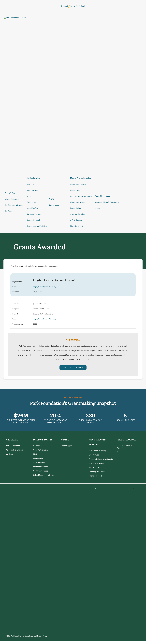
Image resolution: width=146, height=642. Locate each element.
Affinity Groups (76, 220)
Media (29, 196)
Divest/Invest (75, 190)
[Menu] (6, 173)
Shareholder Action (77, 202)
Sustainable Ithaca (34, 214)
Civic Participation (33, 190)
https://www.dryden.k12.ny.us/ (44, 287)
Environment (31, 202)
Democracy (31, 184)
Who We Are (10, 193)
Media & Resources (102, 196)
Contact (64, 6)
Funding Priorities (33, 178)
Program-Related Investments (81, 196)
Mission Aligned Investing (80, 178)
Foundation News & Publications (106, 202)
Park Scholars (75, 208)
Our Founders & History (14, 205)
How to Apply (53, 205)
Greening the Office (77, 214)
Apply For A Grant (77, 6)
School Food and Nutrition (37, 226)
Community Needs (33, 220)
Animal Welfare (32, 208)
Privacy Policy (42, 636)
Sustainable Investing (78, 184)
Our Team (8, 211)
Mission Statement (12, 199)
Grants (51, 199)
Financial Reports (76, 226)
